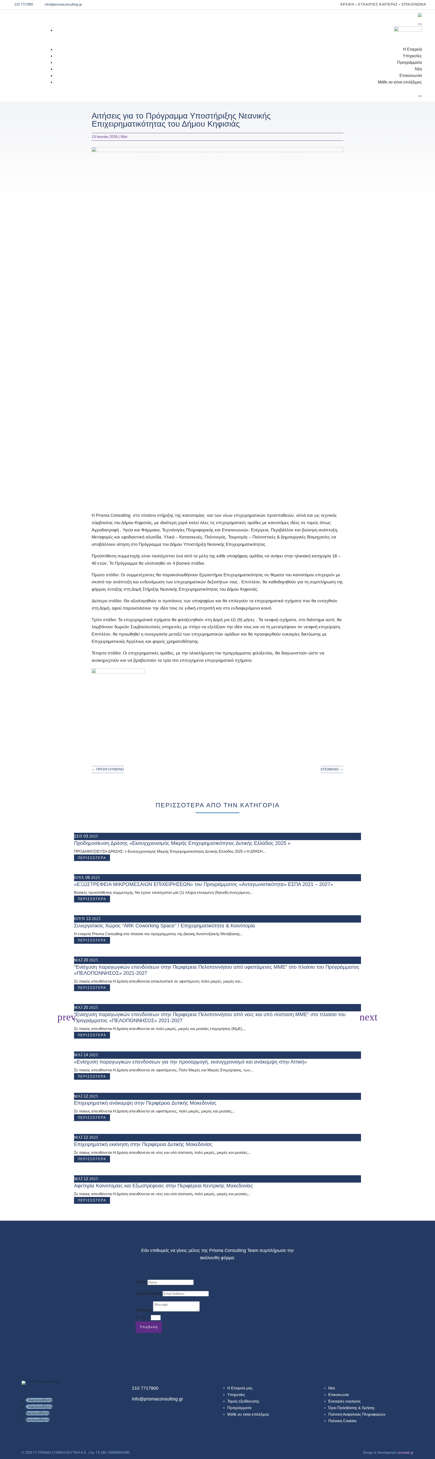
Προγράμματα (409, 62)
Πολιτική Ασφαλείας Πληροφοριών (357, 1414)
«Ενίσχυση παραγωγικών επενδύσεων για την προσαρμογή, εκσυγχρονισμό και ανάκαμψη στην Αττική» (190, 1062)
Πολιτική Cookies (342, 1421)
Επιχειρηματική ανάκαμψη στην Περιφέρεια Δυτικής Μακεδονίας (145, 1103)
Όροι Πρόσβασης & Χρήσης (351, 1408)
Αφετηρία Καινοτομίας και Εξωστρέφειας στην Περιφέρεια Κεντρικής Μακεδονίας (163, 1185)
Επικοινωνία (414, 4)
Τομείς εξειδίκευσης (243, 1401)
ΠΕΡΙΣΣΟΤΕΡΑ (92, 858)
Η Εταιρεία (412, 49)
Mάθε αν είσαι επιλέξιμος (400, 82)
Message (144, 1310)
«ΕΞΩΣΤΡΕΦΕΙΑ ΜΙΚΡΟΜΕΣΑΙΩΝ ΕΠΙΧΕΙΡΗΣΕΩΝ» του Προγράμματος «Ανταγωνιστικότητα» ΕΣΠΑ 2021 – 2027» (203, 884)
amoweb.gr (405, 1452)
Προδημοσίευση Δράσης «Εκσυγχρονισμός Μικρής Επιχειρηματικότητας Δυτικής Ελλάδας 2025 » (182, 843)
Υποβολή (149, 1327)
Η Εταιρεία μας (239, 1388)
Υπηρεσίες (412, 56)
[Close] (420, 96)
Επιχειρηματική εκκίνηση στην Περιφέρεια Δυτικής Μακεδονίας (143, 1144)
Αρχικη (347, 4)
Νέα (418, 69)
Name (141, 1282)
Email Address (149, 1293)
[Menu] (420, 24)
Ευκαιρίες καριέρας (378, 4)
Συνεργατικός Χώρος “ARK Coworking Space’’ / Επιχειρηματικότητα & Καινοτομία (164, 925)
